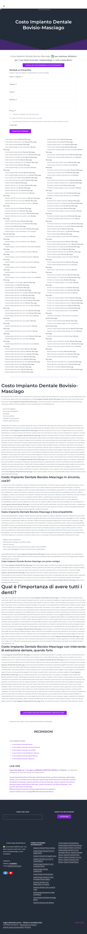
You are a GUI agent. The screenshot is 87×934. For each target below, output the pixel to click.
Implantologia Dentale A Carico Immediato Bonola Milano (43, 878)
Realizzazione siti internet (28, 925)
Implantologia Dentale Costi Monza (69, 848)
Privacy (13, 110)
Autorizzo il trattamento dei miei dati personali (26, 114)
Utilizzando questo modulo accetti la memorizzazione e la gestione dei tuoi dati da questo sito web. (40, 122)
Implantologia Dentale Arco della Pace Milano (44, 893)
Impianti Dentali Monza (71, 862)
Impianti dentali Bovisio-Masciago (27, 784)
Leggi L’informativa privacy (12, 922)
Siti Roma (28, 927)
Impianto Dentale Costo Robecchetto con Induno (41, 883)
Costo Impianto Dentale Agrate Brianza (25, 756)
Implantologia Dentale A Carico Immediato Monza (68, 851)
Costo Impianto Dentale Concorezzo (24, 750)
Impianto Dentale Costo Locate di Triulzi (44, 888)
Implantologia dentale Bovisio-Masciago (22, 777)
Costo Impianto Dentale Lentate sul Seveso (26, 747)
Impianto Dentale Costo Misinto (43, 903)
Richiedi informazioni (14, 866)
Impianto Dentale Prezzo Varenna (44, 848)
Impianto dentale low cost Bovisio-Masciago (53, 784)
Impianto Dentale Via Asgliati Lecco (44, 856)
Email (12, 92)
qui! (41, 118)
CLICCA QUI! (64, 816)
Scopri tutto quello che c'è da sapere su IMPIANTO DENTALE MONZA (34, 770)
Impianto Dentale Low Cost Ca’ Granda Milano (43, 860)
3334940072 (13, 863)
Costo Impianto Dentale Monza (22, 744)
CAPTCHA (13, 125)
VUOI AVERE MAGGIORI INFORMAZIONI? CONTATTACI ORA (43, 713)
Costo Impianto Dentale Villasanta (23, 759)
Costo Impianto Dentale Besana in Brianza (25, 753)
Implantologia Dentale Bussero (43, 874)
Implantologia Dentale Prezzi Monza (70, 845)
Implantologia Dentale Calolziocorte (40, 870)
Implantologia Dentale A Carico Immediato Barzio (43, 865)
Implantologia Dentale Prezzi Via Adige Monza (43, 852)
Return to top (79, 922)
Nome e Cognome (16, 76)
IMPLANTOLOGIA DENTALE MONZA (17, 4)
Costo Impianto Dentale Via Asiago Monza (44, 899)
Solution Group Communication (13, 927)
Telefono (13, 84)
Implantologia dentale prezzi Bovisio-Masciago (54, 780)
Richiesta (13, 99)
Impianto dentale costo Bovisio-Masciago (40, 782)
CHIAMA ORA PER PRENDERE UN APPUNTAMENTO (43, 65)
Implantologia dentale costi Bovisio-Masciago (50, 777)
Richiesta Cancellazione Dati (32, 922)
